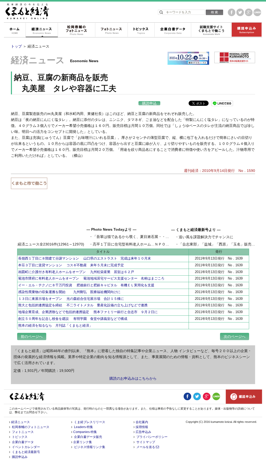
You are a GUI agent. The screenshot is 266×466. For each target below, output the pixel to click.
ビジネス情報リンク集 (89, 447)
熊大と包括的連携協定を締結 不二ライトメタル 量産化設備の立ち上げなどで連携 (83, 305)
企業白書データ (172, 30)
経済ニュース (41, 30)
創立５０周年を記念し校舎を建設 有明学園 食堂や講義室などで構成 (72, 319)
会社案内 (142, 422)
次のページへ (234, 336)
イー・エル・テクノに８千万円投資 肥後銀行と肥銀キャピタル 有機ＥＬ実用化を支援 (86, 285)
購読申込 (149, 103)
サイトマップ (145, 442)
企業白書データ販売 (88, 437)
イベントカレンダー (26, 447)
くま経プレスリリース (89, 422)
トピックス (141, 30)
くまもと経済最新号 (26, 452)
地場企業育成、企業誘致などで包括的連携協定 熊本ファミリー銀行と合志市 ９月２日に (88, 312)
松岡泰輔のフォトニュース (76, 30)
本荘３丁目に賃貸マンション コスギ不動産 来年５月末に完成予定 (71, 265)
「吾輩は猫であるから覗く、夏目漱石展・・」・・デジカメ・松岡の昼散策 (154, 237)
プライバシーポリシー (152, 437)
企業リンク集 (82, 442)
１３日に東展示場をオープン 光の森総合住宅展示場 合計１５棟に (71, 299)
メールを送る (146, 447)
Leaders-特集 (83, 427)
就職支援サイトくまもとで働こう (211, 30)
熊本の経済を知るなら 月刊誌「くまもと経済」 (55, 325)
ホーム (14, 30)
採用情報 (142, 427)
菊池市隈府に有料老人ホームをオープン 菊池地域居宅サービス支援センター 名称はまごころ (91, 278)
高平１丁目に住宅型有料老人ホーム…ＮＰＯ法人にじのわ (140, 244)
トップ (16, 46)
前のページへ (32, 336)
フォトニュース (111, 30)
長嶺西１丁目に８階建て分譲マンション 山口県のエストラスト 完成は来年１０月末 (84, 258)
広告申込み (143, 432)
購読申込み (246, 30)
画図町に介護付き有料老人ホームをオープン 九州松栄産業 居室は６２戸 (76, 272)
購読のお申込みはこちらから (133, 378)
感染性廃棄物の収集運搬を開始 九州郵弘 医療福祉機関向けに (69, 292)
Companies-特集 (85, 432)
